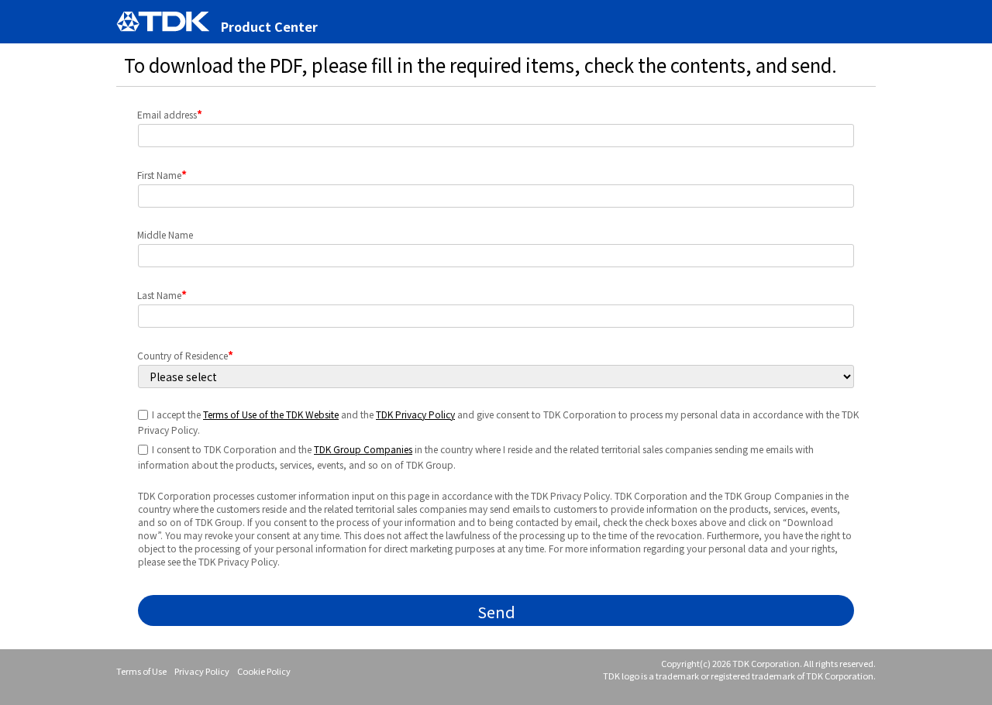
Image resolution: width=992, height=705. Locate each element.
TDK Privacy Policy (415, 414)
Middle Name (165, 234)
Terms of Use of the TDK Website (271, 414)
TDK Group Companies (363, 449)
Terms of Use (141, 671)
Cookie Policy (264, 671)
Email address (169, 114)
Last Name (162, 294)
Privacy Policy (201, 671)
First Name (162, 174)
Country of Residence (185, 355)
